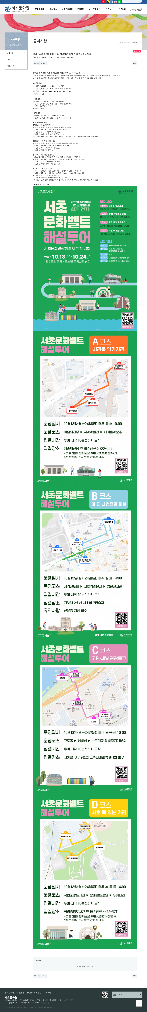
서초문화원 (17, 9)
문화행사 (81, 9)
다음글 (43, 63)
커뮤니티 (122, 9)
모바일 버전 (44, 1003)
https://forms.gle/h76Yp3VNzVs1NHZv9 (58, 91)
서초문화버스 (94, 9)
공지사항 (9, 53)
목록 (134, 63)
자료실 (108, 9)
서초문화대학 (67, 9)
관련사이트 (10, 66)
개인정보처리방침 (33, 993)
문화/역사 (53, 9)
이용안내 (20, 993)
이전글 (36, 63)
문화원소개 (39, 9)
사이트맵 (47, 993)
